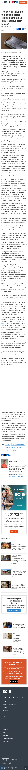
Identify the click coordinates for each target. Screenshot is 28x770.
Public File (5, 747)
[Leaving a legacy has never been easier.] (14, 497)
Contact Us (5, 729)
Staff (4, 726)
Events (4, 723)
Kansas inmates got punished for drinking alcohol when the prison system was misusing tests (19, 651)
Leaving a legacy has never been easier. (14, 515)
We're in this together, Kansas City (14, 663)
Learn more (14, 531)
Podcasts (5, 716)
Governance (5, 744)
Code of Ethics (6, 741)
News (7, 444)
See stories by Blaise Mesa (16, 476)
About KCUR (5, 707)
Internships (5, 735)
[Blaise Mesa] (4, 463)
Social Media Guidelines (8, 738)
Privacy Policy (6, 751)
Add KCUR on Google (14, 610)
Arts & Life (13, 569)
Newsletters (5, 720)
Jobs (4, 732)
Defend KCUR (14, 681)
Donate (23, 2)
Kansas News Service (18, 444)
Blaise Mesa (10, 27)
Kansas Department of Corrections (15, 447)
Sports (13, 542)
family (7, 450)
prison (14, 450)
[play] (2, 768)
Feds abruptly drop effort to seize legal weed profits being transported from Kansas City (18, 638)
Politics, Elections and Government (16, 556)
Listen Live (5, 710)
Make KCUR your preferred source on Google (14, 601)
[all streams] (26, 768)
